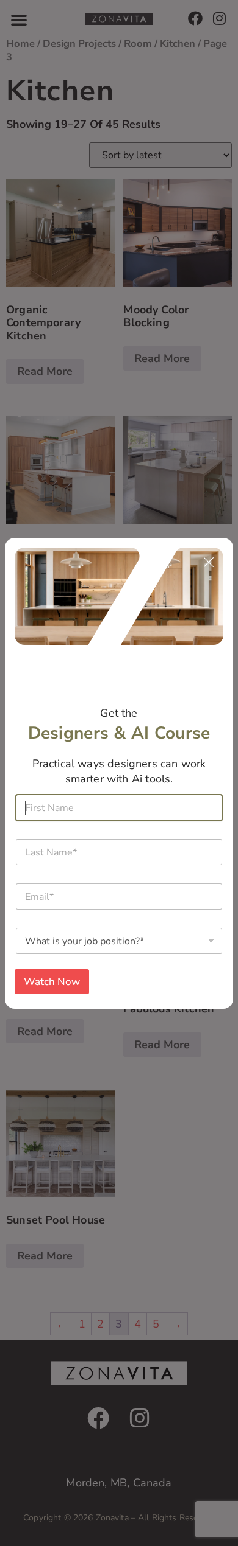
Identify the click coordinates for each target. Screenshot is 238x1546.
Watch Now (52, 982)
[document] (119, 773)
